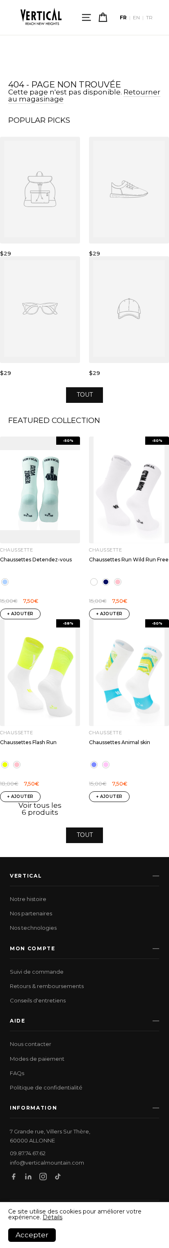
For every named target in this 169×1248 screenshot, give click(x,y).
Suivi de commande (37, 971)
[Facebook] (13, 1176)
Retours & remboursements (47, 986)
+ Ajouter (20, 613)
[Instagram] (43, 1176)
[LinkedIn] (28, 1176)
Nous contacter (30, 1044)
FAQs (17, 1073)
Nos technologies (33, 927)
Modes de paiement (37, 1058)
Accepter (32, 1235)
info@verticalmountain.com (47, 1162)
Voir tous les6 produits (40, 808)
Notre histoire (28, 899)
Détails (52, 1217)
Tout (85, 394)
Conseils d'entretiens (38, 1000)
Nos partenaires (31, 913)
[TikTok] (58, 1176)
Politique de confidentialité (46, 1087)
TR (149, 17)
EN (136, 17)
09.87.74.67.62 (28, 1153)
